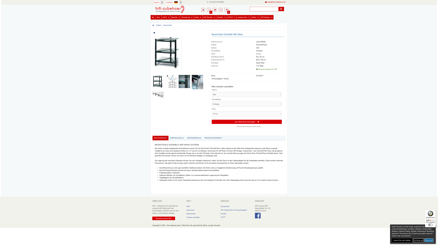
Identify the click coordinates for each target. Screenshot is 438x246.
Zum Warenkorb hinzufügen (246, 122)
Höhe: (214, 109)
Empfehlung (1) (177, 138)
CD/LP (230, 17)
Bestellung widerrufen (164, 218)
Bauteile (174, 17)
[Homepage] (170, 9)
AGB (188, 206)
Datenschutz (191, 214)
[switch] (430, 224)
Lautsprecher (242, 17)
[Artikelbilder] (179, 64)
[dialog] (413, 234)
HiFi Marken (265, 17)
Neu (158, 17)
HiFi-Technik (207, 17)
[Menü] (434, 211)
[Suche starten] (281, 9)
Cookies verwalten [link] (193, 217)
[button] (203, 10)
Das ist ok (428, 240)
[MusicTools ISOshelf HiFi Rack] (179, 53)
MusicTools (167, 25)
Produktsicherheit (213, 138)
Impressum (190, 210)
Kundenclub (225, 206)
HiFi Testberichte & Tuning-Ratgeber (234, 210)
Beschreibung (160, 138)
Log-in (223, 217)
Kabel (196, 17)
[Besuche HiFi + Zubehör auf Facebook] (270, 215)
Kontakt (223, 214)
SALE (164, 17)
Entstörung (186, 17)
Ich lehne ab (418, 240)
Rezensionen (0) (194, 138)
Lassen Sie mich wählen (402, 240)
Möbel (254, 17)
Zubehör (220, 17)
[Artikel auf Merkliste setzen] (166, 33)
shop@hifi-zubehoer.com (276, 2)
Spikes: (214, 90)
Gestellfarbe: (216, 99)
